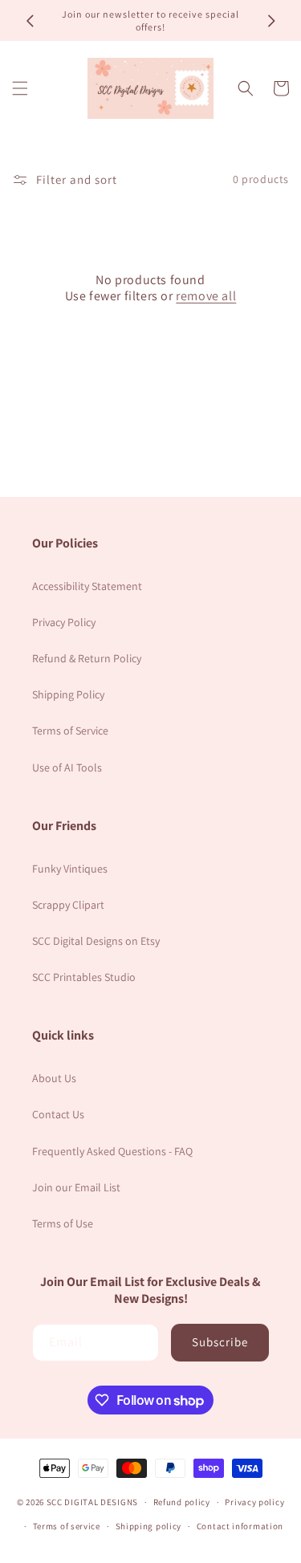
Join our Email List (76, 1187)
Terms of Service (70, 730)
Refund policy (181, 1502)
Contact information (240, 1526)
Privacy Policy (64, 622)
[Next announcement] (271, 21)
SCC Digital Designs (92, 1502)
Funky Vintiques (70, 868)
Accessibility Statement (87, 586)
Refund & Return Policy (86, 658)
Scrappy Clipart (68, 905)
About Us (54, 1078)
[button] (20, 88)
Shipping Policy (68, 694)
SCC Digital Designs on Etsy (96, 941)
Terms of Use (62, 1223)
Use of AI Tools (67, 767)
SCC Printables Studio (84, 977)
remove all (206, 296)
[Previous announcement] (29, 21)
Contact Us (58, 1114)
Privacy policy (254, 1502)
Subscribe (220, 1341)
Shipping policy (149, 1526)
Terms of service (66, 1526)
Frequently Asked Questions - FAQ (112, 1151)
